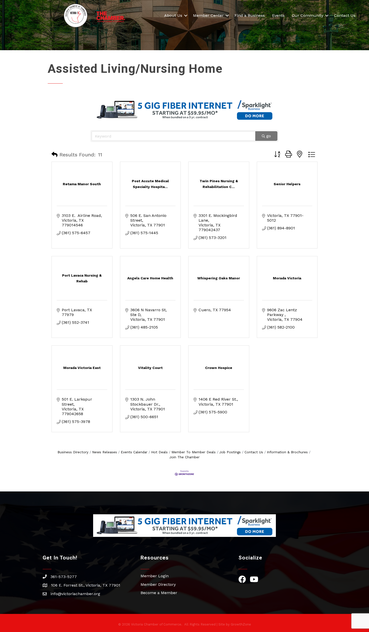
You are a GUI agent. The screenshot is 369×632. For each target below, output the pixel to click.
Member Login (155, 576)
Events (278, 15)
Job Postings (230, 452)
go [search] (268, 136)
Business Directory (72, 452)
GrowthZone (241, 624)
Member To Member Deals (193, 452)
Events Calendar (134, 452)
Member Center (208, 15)
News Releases (104, 452)
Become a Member (159, 592)
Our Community (307, 15)
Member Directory (158, 584)
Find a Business (249, 15)
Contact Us (344, 15)
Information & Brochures (287, 452)
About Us (173, 15)
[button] (54, 154)
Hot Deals (159, 452)
